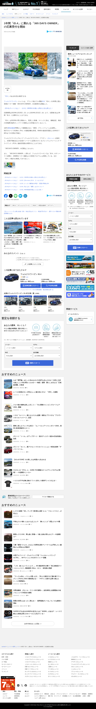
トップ (6, 9)
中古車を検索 (52, 285)
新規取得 (83, 2)
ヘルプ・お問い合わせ (39, 698)
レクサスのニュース (54, 659)
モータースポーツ (7, 664)
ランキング (72, 48)
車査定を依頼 (73, 179)
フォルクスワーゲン (10, 101)
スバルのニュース (53, 671)
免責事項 (90, 694)
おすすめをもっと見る (31, 623)
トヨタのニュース (53, 657)
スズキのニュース (53, 674)
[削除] (15, 676)
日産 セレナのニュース (31, 666)
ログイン (78, 2)
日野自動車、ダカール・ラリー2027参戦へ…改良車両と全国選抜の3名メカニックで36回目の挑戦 (37, 591)
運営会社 (46, 694)
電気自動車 (11, 128)
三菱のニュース (52, 666)
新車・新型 (5, 657)
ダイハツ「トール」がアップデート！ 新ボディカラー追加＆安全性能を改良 (37, 437)
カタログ (26, 9)
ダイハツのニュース (54, 676)
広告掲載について (66, 696)
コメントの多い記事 (87, 48)
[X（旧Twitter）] (22, 685)
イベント (4, 669)
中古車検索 (36, 9)
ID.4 (6, 96)
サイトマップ (57, 696)
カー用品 (4, 662)
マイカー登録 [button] (86, 140)
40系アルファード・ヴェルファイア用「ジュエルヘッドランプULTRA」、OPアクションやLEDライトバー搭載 (34, 556)
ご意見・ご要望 (86, 696)
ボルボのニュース (76, 676)
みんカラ (27, 696)
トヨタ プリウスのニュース (33, 657)
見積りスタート (35, 363)
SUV (43, 101)
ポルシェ (50, 138)
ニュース (66, 9)
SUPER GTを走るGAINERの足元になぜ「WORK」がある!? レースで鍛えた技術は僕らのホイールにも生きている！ (37, 612)
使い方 (23, 253)
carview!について (38, 694)
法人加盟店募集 (77, 696)
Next (62, 227)
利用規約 (84, 694)
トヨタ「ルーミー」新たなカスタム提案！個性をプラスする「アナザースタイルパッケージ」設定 (37, 416)
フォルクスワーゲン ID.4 (30, 274)
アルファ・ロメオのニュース (79, 674)
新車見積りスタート (32, 285)
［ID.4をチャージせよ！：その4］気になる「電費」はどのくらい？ (24, 186)
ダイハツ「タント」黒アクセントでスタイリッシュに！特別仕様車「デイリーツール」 (37, 448)
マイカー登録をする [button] (48, 496)
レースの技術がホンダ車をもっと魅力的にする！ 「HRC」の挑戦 (33, 238)
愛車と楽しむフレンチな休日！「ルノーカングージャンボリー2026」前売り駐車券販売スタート (37, 427)
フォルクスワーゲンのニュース (80, 664)
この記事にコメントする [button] (34, 264)
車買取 (57, 9)
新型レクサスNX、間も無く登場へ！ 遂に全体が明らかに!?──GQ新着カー (37, 535)
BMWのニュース (76, 659)
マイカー (89, 9)
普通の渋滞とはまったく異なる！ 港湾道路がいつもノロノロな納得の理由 (37, 602)
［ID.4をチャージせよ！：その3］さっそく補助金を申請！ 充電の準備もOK (26, 183)
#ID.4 (14, 205)
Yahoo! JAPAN (90, 2)
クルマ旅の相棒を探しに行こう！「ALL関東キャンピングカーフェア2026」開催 (52, 238)
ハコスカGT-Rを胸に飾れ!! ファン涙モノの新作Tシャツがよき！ (35, 480)
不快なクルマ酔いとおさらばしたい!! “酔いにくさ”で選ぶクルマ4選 (36, 521)
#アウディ (51, 205)
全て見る (7, 89)
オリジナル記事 (78, 9)
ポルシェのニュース (77, 666)
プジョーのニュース (77, 671)
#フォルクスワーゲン (24, 205)
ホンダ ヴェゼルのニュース (33, 671)
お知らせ (52, 694)
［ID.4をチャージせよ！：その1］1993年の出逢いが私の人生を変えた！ (28, 108)
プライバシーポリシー (62, 694)
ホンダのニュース (53, 664)
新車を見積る (87, 179)
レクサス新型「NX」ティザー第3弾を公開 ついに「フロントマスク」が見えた (37, 512)
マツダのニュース (53, 669)
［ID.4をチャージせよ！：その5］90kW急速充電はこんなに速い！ (23, 189)
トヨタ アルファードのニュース (34, 659)
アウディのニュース (77, 662)
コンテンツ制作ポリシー (40, 696)
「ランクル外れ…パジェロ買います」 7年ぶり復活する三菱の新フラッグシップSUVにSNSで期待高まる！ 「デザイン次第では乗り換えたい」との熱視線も (37, 579)
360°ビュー (15, 9)
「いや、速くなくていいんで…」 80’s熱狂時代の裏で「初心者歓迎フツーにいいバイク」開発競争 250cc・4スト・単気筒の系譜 (37, 567)
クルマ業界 (5, 659)
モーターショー (6, 666)
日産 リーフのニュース (31, 669)
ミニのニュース (75, 669)
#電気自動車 (42, 205)
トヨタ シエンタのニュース (33, 664)
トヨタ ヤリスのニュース (32, 662)
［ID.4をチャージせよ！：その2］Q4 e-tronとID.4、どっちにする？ (24, 180)
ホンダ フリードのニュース (33, 674)
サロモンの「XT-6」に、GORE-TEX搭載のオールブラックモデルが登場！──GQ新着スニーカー (36, 471)
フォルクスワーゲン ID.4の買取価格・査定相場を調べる (36, 289)
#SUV (34, 205)
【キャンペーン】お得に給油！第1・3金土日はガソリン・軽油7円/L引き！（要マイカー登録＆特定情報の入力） (32, 212)
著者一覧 (50, 696)
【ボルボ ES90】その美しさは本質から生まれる (29, 459)
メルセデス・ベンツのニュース (80, 657)
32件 (27, 277)
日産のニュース (52, 662)
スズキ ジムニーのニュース (33, 676)
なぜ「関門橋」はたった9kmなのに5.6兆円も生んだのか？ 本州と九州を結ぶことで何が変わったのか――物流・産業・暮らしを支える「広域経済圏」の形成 (13, 241)
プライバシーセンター (74, 694)
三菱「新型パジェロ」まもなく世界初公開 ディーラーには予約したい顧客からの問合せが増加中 (37, 546)
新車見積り (47, 9)
